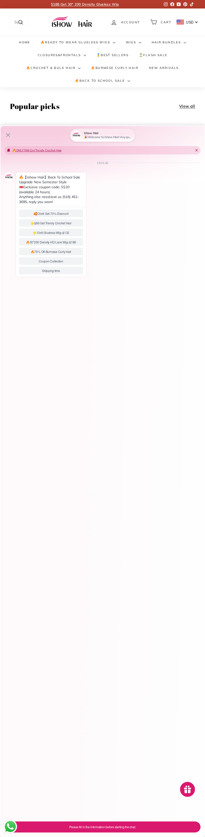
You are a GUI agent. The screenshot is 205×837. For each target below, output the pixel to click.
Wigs (132, 42)
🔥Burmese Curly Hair (114, 68)
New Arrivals (164, 68)
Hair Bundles (167, 42)
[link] (73, 22)
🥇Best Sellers (112, 55)
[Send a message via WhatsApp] (10, 826)
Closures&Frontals (60, 55)
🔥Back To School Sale (100, 80)
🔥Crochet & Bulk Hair (51, 68)
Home (24, 42)
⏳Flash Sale (153, 55)
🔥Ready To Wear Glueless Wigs (76, 42)
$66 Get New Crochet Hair (85, 4)
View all (187, 106)
